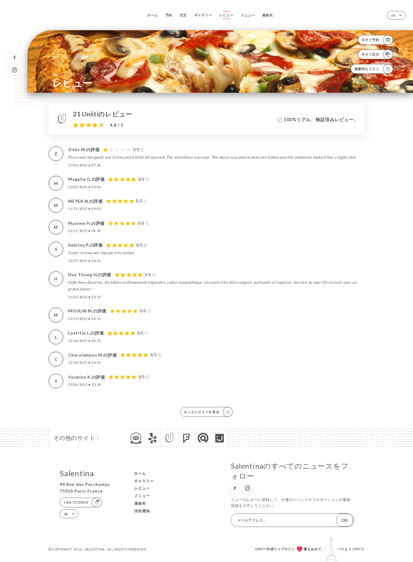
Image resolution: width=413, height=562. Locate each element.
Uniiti (358, 549)
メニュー (248, 15)
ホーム (152, 15)
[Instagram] (14, 70)
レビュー (226, 15)
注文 (183, 15)
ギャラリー (203, 15)
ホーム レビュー (66, 74)
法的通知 (142, 511)
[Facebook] (14, 57)
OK (344, 520)
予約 (169, 15)
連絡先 (267, 15)
